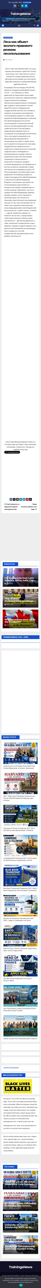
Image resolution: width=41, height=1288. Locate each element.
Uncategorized (8, 37)
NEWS (17, 1178)
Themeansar (35, 1275)
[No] (39, 1282)
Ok (21, 1285)
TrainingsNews (20, 14)
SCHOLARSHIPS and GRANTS (28, 1178)
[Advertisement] (20, 260)
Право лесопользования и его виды (29, 506)
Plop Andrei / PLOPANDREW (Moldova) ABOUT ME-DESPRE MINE (19, 601)
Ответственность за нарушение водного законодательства (11, 506)
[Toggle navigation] (19, 25)
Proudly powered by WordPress (11, 1275)
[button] (34, 25)
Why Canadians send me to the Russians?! (20, 620)
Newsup (27, 1275)
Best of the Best (10, 1178)
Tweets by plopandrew (11, 1067)
